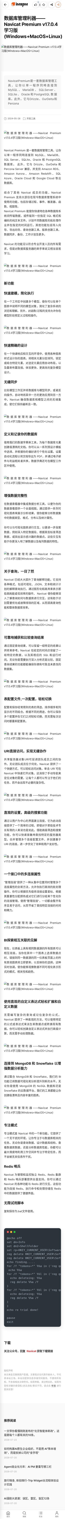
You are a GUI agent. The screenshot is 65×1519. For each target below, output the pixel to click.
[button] (5, 4)
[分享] (51, 4)
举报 (53, 1385)
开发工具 (31, 118)
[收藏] (43, 4)
